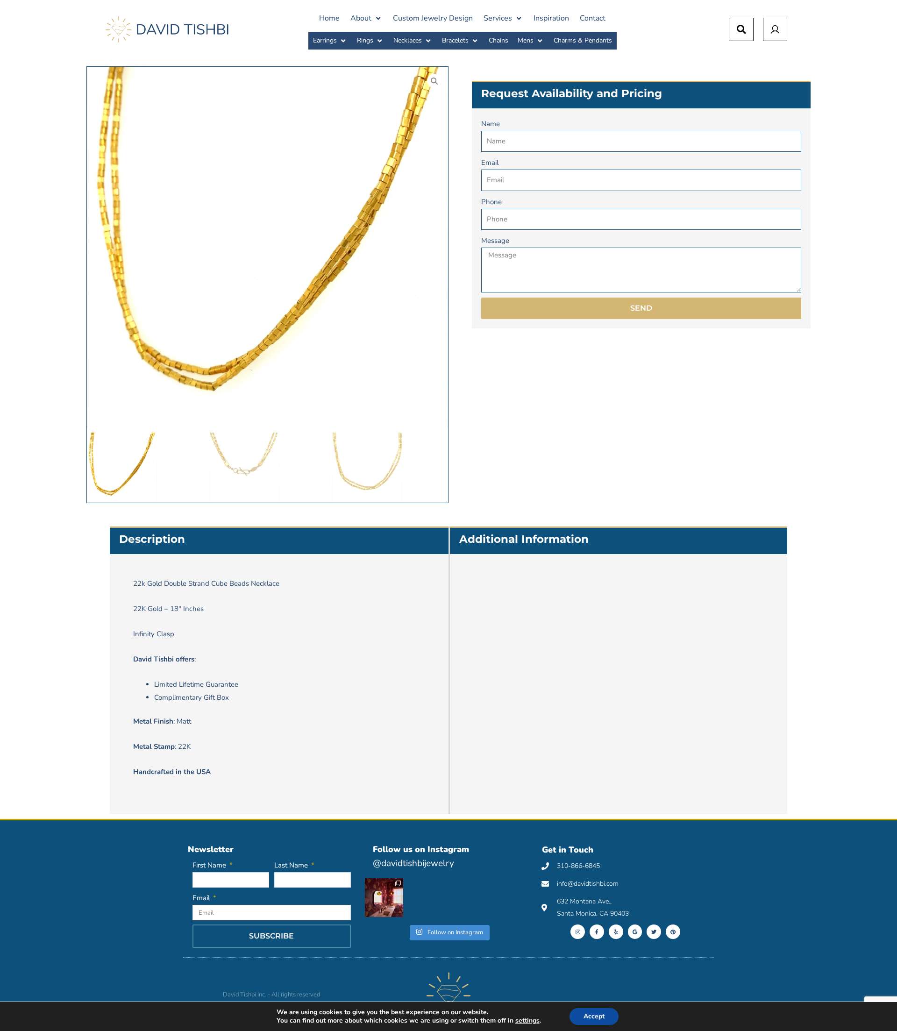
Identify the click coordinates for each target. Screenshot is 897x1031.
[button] (366, 18)
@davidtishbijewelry (413, 863)
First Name (210, 865)
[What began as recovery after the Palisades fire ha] (384, 897)
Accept (594, 1016)
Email (489, 162)
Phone (491, 201)
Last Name (292, 865)
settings (527, 1021)
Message (495, 240)
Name (490, 123)
